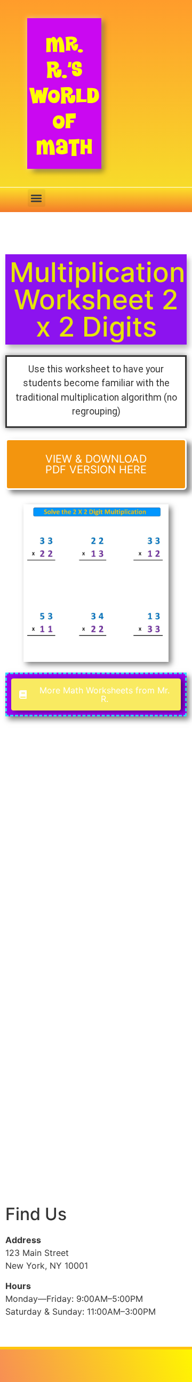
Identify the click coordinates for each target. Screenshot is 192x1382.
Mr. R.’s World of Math (64, 95)
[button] (36, 198)
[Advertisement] (96, 849)
